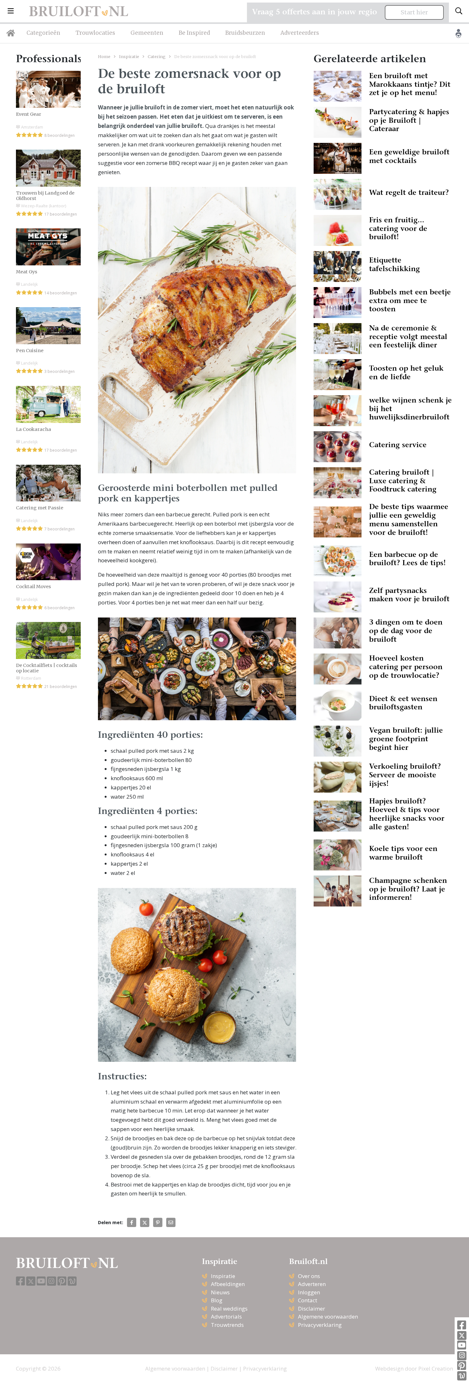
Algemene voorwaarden (328, 1316)
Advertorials (226, 1316)
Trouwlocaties (95, 32)
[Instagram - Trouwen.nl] (461, 1355)
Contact (307, 1300)
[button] (11, 11)
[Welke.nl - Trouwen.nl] (461, 1375)
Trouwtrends (227, 1324)
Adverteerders (299, 32)
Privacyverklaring (320, 1324)
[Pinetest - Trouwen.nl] (461, 1366)
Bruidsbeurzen (245, 32)
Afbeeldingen (228, 1284)
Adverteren (312, 1284)
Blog (216, 1300)
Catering (157, 56)
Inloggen (309, 1292)
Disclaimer (311, 1308)
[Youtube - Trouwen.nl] (461, 1345)
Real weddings (229, 1308)
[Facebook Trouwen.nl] (461, 1325)
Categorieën (43, 32)
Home (104, 56)
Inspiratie (129, 56)
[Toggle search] (458, 11)
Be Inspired (194, 32)
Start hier (414, 12)
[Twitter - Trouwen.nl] (461, 1335)
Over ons (309, 1276)
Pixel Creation (435, 1368)
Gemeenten (146, 32)
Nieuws (220, 1292)
